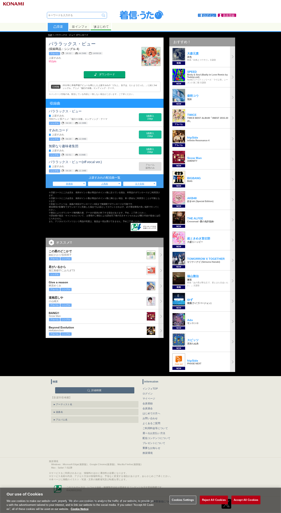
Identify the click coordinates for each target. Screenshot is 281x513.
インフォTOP (150, 388)
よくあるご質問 (151, 423)
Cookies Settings (183, 499)
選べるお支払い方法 (154, 433)
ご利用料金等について (155, 428)
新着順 (69, 183)
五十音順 (139, 183)
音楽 (60, 26)
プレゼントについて (154, 443)
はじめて (102, 26)
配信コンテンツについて (156, 438)
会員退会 (148, 408)
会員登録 (148, 403)
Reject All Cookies (214, 499)
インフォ (81, 26)
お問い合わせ (150, 418)
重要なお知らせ (151, 448)
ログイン (148, 393)
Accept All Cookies (246, 499)
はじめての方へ (151, 413)
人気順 (104, 183)
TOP (50, 35)
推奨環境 (148, 453)
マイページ (149, 398)
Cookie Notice (79, 508)
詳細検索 (96, 390)
